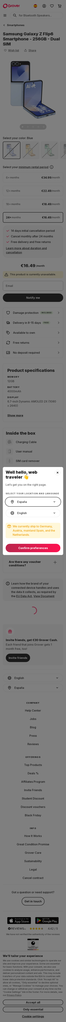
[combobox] (33, 502)
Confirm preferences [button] (33, 548)
